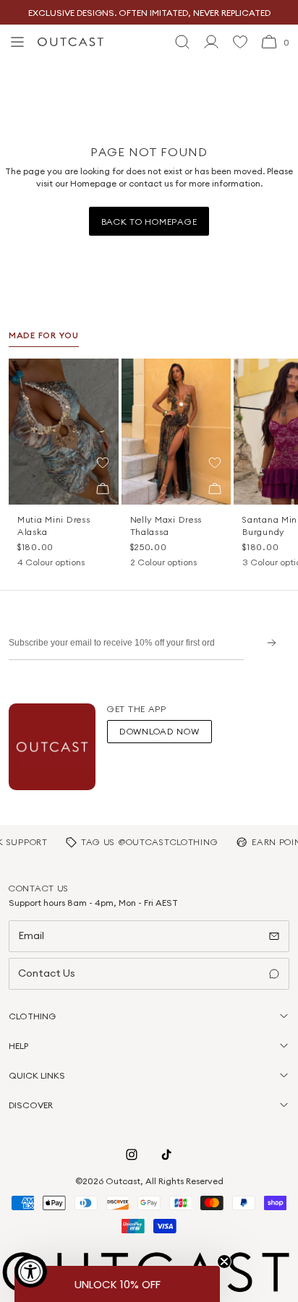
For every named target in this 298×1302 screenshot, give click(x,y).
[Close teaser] (224, 1261)
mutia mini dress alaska (53, 525)
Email (31, 935)
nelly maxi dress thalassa (166, 525)
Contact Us (46, 973)
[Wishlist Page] (240, 42)
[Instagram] (131, 1154)
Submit (266, 642)
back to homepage (149, 221)
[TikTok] (166, 1154)
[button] (102, 462)
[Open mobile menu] (17, 42)
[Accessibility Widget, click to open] (30, 1271)
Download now (159, 731)
